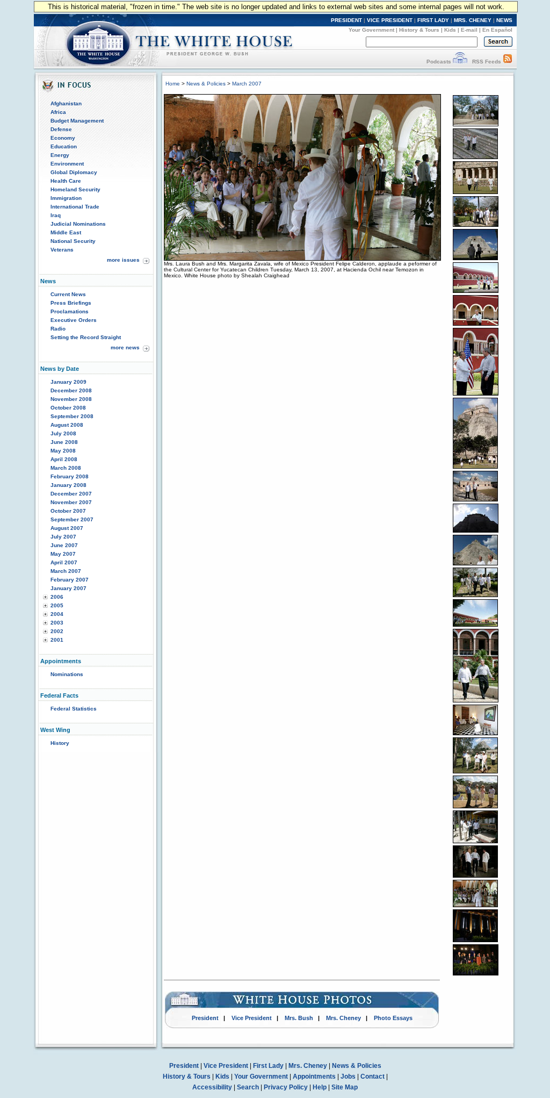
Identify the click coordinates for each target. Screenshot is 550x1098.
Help (320, 1087)
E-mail (469, 30)
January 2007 (68, 588)
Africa (58, 112)
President (205, 1018)
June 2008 (64, 442)
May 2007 (63, 554)
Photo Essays (393, 1018)
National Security (73, 241)
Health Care (65, 181)
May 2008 (63, 451)
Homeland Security (75, 189)
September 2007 (71, 519)
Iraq (55, 215)
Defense (61, 129)
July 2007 (63, 537)
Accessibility (212, 1087)
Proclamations (69, 311)
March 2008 (65, 468)
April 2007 (63, 562)
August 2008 (66, 425)
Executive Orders (73, 320)
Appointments (314, 1076)
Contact (372, 1076)
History (59, 743)
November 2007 (71, 502)
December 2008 (71, 390)
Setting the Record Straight (85, 337)
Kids (450, 30)
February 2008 (69, 476)
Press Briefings (70, 303)
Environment (67, 164)
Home (172, 84)
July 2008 (63, 433)
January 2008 (68, 485)
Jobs (348, 1076)
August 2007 (66, 528)
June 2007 (64, 545)
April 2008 (63, 459)
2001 (56, 640)
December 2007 (71, 494)
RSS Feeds (486, 61)
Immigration (66, 198)
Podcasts (438, 61)
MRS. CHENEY (472, 20)
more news (125, 347)
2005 (56, 605)
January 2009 (68, 382)
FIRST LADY (433, 20)
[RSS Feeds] (507, 61)
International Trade (74, 207)
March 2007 (65, 571)
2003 (56, 623)
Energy (59, 155)
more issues (123, 260)
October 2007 (68, 511)
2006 (56, 597)
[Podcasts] (460, 61)
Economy (62, 138)
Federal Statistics (73, 709)
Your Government (371, 30)
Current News (68, 294)
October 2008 (68, 408)
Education (63, 146)
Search (248, 1087)
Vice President (251, 1018)
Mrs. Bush (299, 1018)
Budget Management (77, 121)
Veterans (62, 250)
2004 (56, 614)
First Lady (268, 1066)
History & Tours (419, 30)
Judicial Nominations (78, 224)
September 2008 (71, 416)
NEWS (504, 20)
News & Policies (206, 84)
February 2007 (69, 580)
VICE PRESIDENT (389, 20)
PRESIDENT (346, 20)
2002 (56, 631)
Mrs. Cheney (343, 1018)
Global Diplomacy (73, 172)
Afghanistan (66, 103)
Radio (58, 329)
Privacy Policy (286, 1087)
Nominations (66, 674)
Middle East (65, 232)
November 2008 (71, 399)
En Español (497, 30)
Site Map (344, 1087)
